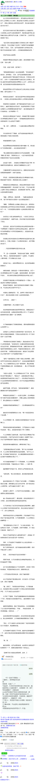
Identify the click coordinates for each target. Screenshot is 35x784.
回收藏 (7, 719)
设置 (14, 13)
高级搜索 (32, 10)
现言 (8, 6)
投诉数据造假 (25, 719)
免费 (14, 8)
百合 (21, 6)
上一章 (7, 13)
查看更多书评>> (5, 780)
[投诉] (16, 763)
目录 (11, 13)
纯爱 (11, 6)
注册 (20, 2)
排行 (5, 8)
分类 (2, 8)
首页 (2, 6)
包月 (11, 8)
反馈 (25, 8)
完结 (24, 6)
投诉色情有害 (17, 719)
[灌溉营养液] (4, 727)
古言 (5, 6)
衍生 (14, 6)
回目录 (12, 717)
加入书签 (16, 717)
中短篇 (18, 8)
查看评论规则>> (10, 750)
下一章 (2, 13)
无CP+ (18, 6)
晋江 (12, 2)
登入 (17, 2)
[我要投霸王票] (10, 725)
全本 (8, 8)
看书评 (3, 719)
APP (22, 8)
